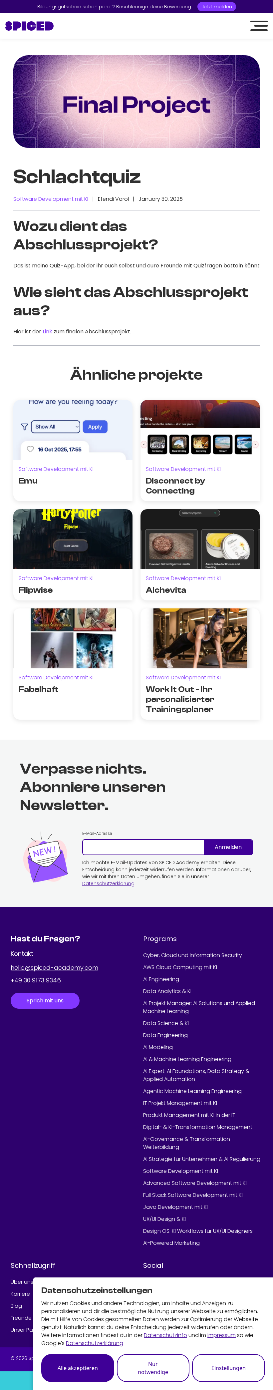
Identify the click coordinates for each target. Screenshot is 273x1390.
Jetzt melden (216, 6)
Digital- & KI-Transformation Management (197, 1127)
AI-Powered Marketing (171, 1243)
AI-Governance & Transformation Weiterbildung (186, 1143)
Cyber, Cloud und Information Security (192, 955)
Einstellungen (228, 1368)
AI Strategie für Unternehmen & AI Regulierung (201, 1159)
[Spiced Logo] (29, 26)
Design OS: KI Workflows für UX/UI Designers (198, 1231)
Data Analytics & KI (167, 991)
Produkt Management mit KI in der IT (189, 1115)
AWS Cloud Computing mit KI (180, 967)
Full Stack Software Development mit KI (193, 1195)
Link (47, 331)
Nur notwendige (153, 1368)
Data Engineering (165, 1035)
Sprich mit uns (45, 1000)
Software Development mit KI (50, 199)
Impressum (221, 1335)
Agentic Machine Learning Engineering (192, 1091)
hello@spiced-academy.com (54, 967)
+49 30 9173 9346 (36, 980)
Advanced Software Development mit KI (195, 1183)
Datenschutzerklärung (108, 883)
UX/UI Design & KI (164, 1219)
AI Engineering (161, 979)
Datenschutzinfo (165, 1335)
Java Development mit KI (175, 1207)
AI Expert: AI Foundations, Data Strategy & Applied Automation (196, 1075)
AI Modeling (158, 1047)
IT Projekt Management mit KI (180, 1103)
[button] (259, 26)
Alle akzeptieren (78, 1368)
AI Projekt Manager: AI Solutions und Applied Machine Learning (199, 1007)
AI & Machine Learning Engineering (187, 1059)
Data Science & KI (166, 1023)
